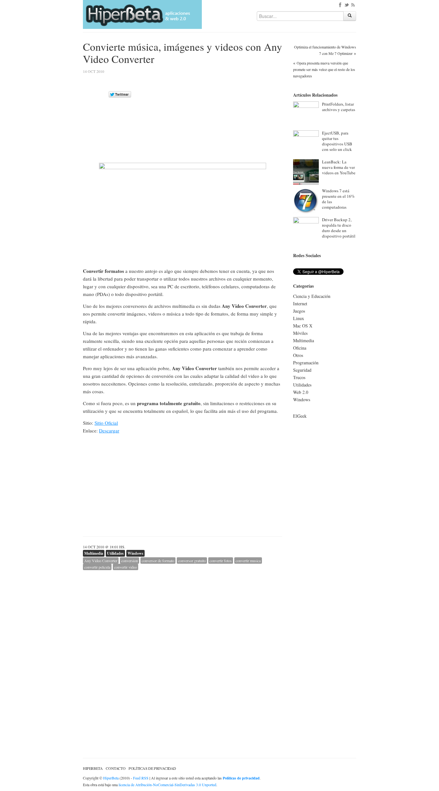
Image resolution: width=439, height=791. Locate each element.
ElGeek (300, 416)
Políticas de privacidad (152, 768)
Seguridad (302, 370)
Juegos (299, 311)
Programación (305, 363)
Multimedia (93, 553)
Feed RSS (140, 777)
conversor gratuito (192, 560)
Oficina (299, 348)
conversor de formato (158, 560)
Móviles (300, 333)
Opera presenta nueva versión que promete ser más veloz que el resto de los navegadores (324, 69)
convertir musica (248, 560)
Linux (298, 318)
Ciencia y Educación (311, 296)
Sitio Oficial (106, 423)
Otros (298, 355)
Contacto (115, 768)
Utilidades (115, 553)
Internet (300, 303)
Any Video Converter (100, 560)
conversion (129, 560)
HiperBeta (93, 768)
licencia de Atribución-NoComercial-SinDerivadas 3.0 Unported (167, 784)
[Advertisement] (228, 115)
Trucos (299, 377)
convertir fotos (221, 560)
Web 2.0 (300, 392)
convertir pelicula (97, 566)
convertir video (125, 566)
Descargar (109, 430)
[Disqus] (182, 650)
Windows (135, 553)
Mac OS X (302, 326)
